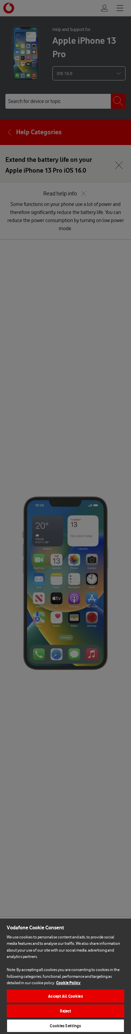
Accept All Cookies (65, 996)
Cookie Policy (68, 982)
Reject (66, 1010)
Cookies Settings (65, 1025)
